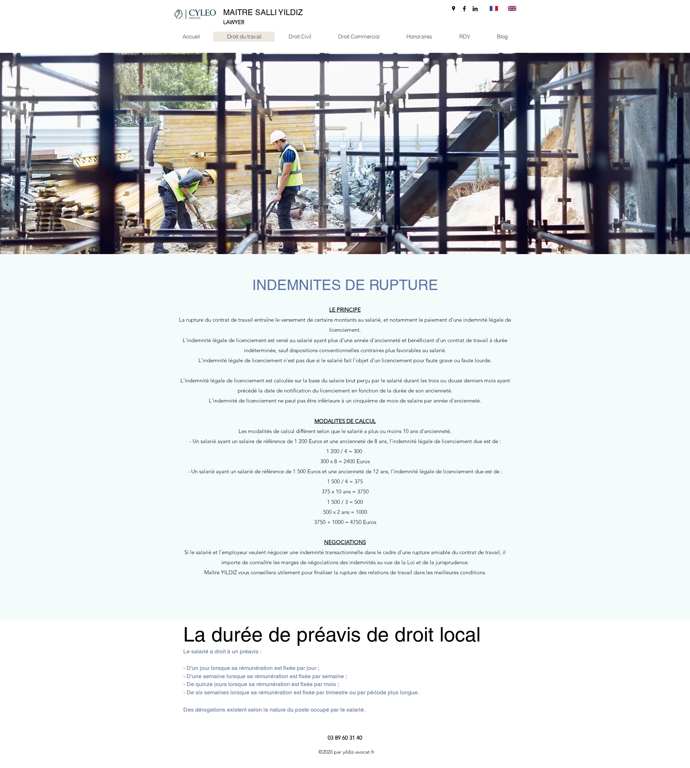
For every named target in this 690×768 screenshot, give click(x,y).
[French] (494, 8)
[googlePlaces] (453, 8)
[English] (512, 8)
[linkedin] (475, 8)
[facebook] (464, 8)
